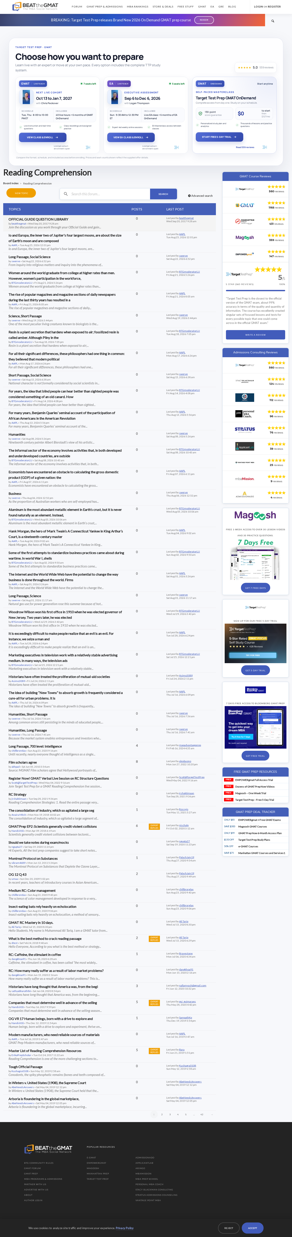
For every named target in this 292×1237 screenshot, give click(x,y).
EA (212, 6)
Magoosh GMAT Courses (252, 826)
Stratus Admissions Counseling (157, 1195)
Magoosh (93, 1168)
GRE (221, 6)
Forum (77, 6)
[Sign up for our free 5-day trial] (256, 607)
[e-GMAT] (245, 205)
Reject (228, 1228)
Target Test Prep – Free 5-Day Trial (254, 799)
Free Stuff (186, 6)
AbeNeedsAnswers (23, 1087)
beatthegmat (19, 223)
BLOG (232, 6)
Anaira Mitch (19, 814)
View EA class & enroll (128, 137)
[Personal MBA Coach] (245, 414)
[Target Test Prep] (245, 189)
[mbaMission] (245, 479)
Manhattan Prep (98, 1173)
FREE (229, 779)
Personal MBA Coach (150, 1184)
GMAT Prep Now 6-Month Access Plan (260, 833)
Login (258, 6)
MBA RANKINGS (137, 6)
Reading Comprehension (47, 172)
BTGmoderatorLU (22, 282)
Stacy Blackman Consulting (154, 1189)
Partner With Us (35, 1184)
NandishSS (18, 830)
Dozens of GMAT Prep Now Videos (255, 786)
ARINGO (140, 1168)
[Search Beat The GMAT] (273, 21)
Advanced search (202, 195)
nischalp (184, 825)
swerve (16, 261)
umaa (15, 878)
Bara (181, 1049)
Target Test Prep (98, 1179)
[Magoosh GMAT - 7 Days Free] (256, 516)
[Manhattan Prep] (245, 221)
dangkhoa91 (19, 959)
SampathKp (185, 1017)
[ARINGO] (245, 397)
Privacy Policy (125, 1228)
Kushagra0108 (20, 1071)
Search (163, 194)
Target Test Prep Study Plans (254, 839)
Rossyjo (183, 809)
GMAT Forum (32, 1168)
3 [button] (170, 1114)
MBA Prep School (147, 1179)
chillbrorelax (19, 750)
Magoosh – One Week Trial (250, 793)
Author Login (33, 1200)
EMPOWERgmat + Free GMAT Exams (259, 819)
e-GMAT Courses (248, 846)
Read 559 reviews (245, 147)
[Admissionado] (245, 495)
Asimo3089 (18, 681)
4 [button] (178, 1114)
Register (274, 6)
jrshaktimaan (19, 798)
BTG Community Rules (38, 1163)
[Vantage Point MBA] (245, 462)
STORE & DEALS (163, 6)
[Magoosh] (245, 238)
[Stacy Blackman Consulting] (245, 381)
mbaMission (144, 1173)
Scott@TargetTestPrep (24, 782)
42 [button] (202, 1114)
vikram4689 (18, 862)
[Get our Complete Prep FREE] (256, 690)
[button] (212, 1114)
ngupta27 (17, 846)
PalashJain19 (186, 857)
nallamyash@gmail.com (192, 985)
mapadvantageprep (190, 745)
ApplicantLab (144, 1163)
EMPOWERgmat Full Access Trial (254, 780)
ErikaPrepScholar (21, 1055)
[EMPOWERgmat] (245, 254)
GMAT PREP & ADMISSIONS (105, 6)
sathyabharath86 (21, 991)
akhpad (16, 766)
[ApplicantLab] (245, 446)
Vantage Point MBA (148, 1200)
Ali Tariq (16, 926)
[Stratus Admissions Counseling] (245, 430)
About (28, 1195)
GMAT (202, 6)
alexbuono (185, 761)
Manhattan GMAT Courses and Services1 (261, 853)
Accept (252, 1228)
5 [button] (186, 1114)
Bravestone (186, 953)
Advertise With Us (36, 1189)
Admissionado (145, 1157)
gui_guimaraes (187, 1001)
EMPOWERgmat (96, 1163)
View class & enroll (40, 137)
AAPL (15, 245)
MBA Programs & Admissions (43, 1179)
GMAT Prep (31, 1173)
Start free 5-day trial (216, 136)
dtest (15, 943)
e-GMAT (91, 1157)
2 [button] (162, 1114)
